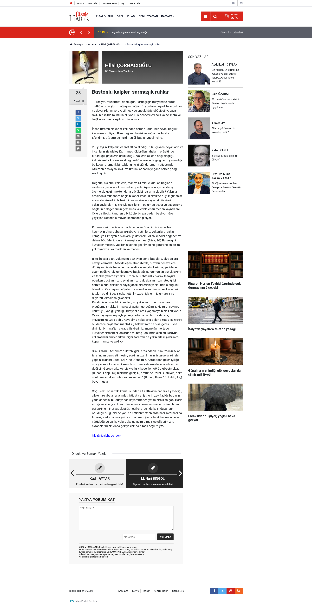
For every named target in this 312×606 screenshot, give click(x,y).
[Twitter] (78, 118)
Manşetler (93, 3)
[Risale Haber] (79, 16)
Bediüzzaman (148, 16)
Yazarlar (80, 3)
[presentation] (81, 32)
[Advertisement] (54, 95)
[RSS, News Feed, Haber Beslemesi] (239, 591)
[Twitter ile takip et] (222, 591)
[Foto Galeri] (241, 3)
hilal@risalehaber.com (107, 435)
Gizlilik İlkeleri (161, 591)
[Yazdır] (78, 142)
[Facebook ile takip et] (214, 591)
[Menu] (205, 16)
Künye (135, 591)
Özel (120, 16)
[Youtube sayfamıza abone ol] (231, 591)
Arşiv (123, 3)
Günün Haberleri (109, 3)
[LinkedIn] (78, 124)
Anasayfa (123, 591)
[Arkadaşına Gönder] (78, 136)
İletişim (146, 591)
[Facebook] (78, 112)
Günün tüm (232, 32)
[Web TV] (233, 3)
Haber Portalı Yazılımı (86, 601)
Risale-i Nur (104, 16)
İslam (131, 16)
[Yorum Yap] (78, 148)
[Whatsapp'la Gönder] (78, 130)
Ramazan (168, 16)
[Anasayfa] (71, 3)
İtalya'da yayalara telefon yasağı (129, 32)
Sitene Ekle (135, 3)
